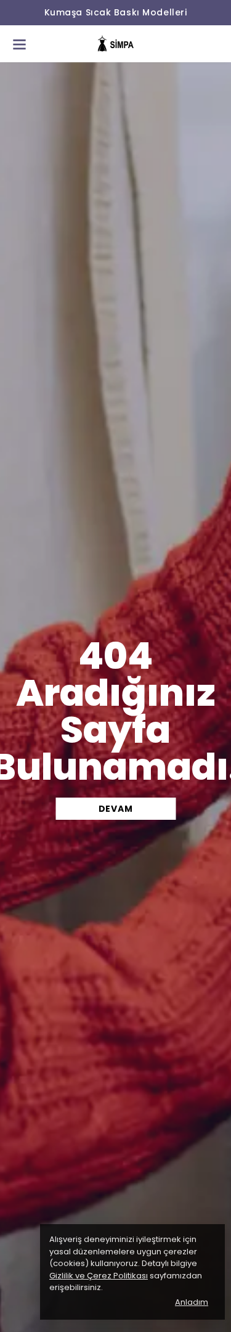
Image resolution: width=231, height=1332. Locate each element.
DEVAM (116, 809)
